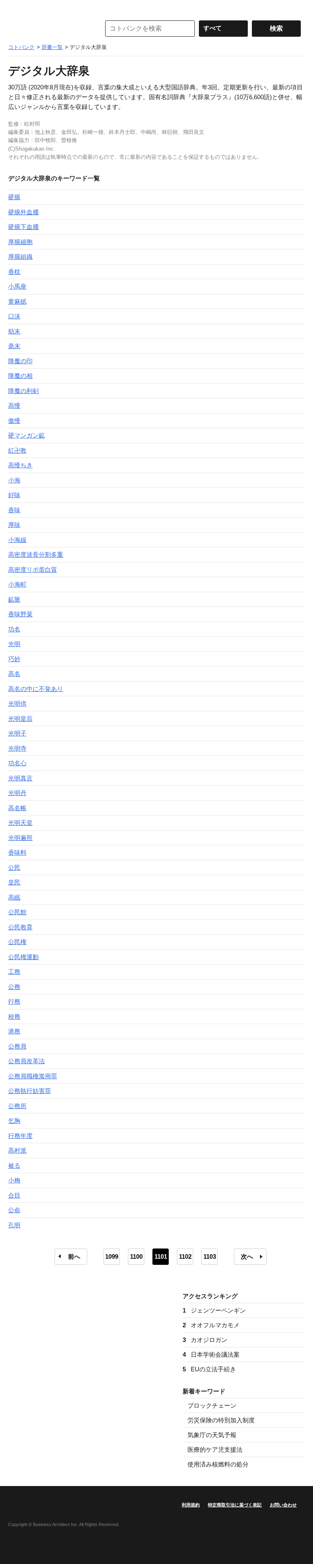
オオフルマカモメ (211, 1325)
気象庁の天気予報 (211, 1434)
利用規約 (191, 1504)
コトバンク (48, 28)
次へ (247, 1256)
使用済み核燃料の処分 (218, 1464)
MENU (16, 8)
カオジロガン (205, 1339)
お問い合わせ (283, 1504)
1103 (209, 1256)
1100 (136, 1256)
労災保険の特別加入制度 (221, 1420)
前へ (74, 1256)
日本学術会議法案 (211, 1354)
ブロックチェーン (211, 1405)
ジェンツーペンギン (214, 1310)
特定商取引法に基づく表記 (235, 1504)
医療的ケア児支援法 (214, 1449)
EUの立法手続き (209, 1369)
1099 (111, 1256)
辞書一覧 (52, 47)
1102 (185, 1256)
